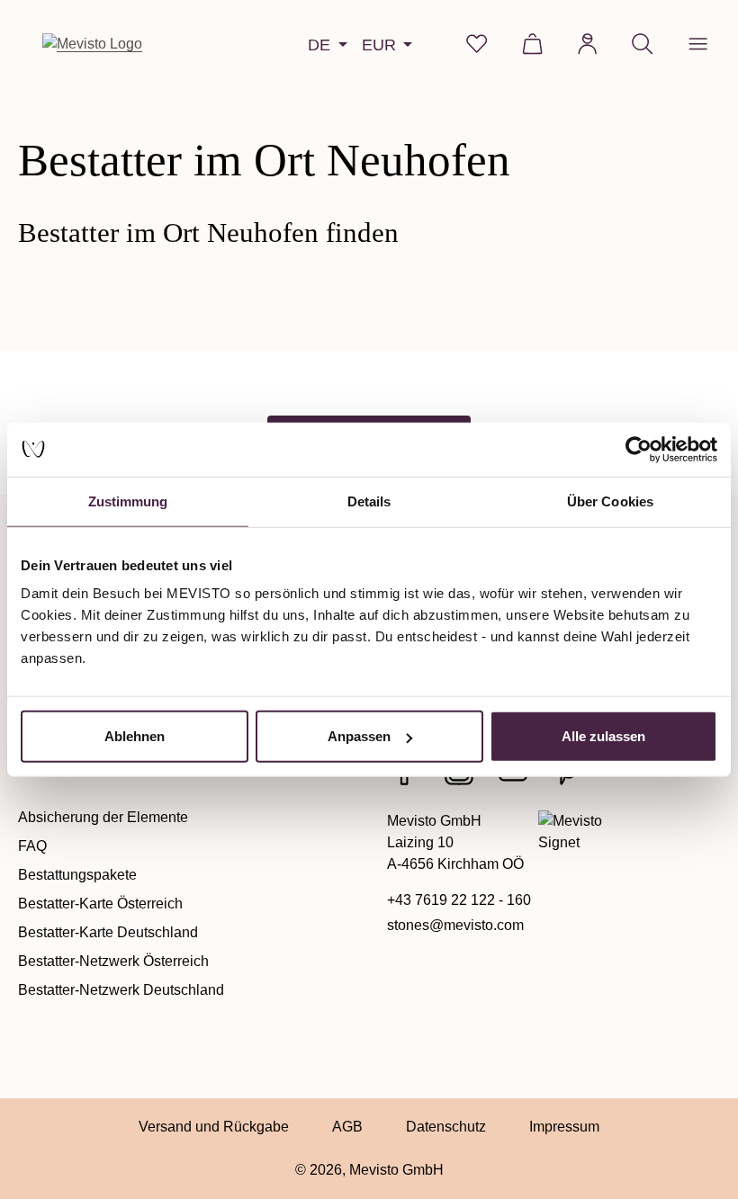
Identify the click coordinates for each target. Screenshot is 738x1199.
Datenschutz (446, 1126)
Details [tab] (369, 500)
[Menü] (698, 44)
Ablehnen (134, 736)
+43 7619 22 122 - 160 (459, 900)
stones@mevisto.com (455, 925)
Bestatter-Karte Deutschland (108, 932)
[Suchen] (642, 44)
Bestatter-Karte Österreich (100, 903)
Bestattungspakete (77, 874)
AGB (347, 1126)
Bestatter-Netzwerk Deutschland (121, 990)
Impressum (564, 1126)
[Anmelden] (587, 44)
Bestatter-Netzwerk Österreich (113, 961)
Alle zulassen (603, 736)
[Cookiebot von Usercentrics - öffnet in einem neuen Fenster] (638, 448)
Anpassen (359, 736)
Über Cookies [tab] (610, 500)
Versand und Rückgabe (214, 1126)
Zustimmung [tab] (128, 500)
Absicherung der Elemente (103, 817)
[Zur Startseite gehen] (92, 43)
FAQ (32, 846)
